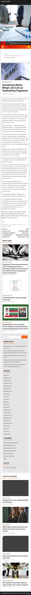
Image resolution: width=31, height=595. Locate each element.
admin (4, 94)
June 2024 (6, 431)
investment (20, 224)
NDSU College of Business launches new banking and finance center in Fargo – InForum (15, 529)
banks (6, 224)
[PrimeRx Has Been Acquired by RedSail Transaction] (15, 286)
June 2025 (6, 399)
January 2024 (7, 434)
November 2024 (8, 418)
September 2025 (8, 391)
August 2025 (7, 394)
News (5, 458)
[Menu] (6, 47)
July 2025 (6, 396)
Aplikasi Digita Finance (9, 445)
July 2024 (6, 428)
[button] (6, 47)
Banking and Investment (7, 81)
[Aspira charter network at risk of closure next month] (15, 544)
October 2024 (7, 420)
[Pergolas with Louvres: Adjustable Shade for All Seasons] (15, 488)
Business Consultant (9, 456)
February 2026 (7, 378)
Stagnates (5, 226)
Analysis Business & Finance (11, 443)
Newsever (20, 593)
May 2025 (6, 402)
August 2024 (7, 426)
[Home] (3, 47)
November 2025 (8, 386)
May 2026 (6, 375)
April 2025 (6, 404)
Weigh (9, 226)
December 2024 (8, 415)
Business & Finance (9, 453)
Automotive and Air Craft (10, 448)
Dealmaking (14, 224)
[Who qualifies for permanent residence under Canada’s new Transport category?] (15, 571)
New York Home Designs (10, 467)
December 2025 (8, 383)
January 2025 (7, 412)
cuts (10, 224)
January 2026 (7, 380)
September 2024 (8, 423)
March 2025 (7, 407)
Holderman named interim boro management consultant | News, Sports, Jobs (22, 233)
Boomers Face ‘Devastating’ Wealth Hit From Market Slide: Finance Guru (9, 233)
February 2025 (7, 410)
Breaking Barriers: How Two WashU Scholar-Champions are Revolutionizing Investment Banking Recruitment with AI (15, 326)
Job (24, 224)
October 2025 (7, 388)
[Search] (26, 47)
